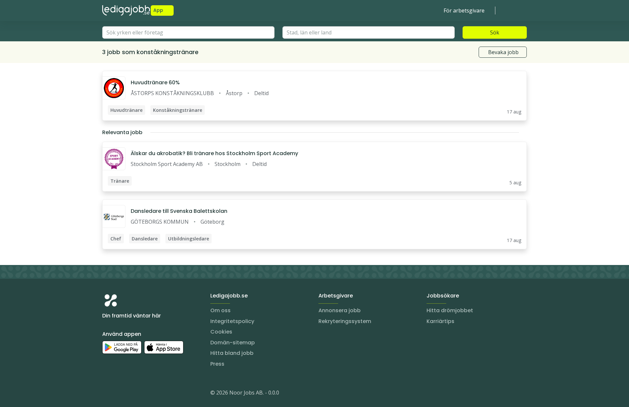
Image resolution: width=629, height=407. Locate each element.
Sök (494, 32)
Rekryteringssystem (344, 321)
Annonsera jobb (339, 310)
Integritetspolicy (232, 321)
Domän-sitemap (232, 342)
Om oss (220, 310)
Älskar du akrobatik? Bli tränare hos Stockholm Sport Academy (214, 153)
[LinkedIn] (120, 394)
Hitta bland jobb (232, 353)
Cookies (221, 332)
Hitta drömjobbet (450, 310)
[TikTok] (147, 394)
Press (217, 364)
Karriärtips (440, 321)
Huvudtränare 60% (155, 82)
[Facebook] (133, 394)
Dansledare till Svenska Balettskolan (179, 211)
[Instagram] (107, 394)
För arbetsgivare (464, 10)
